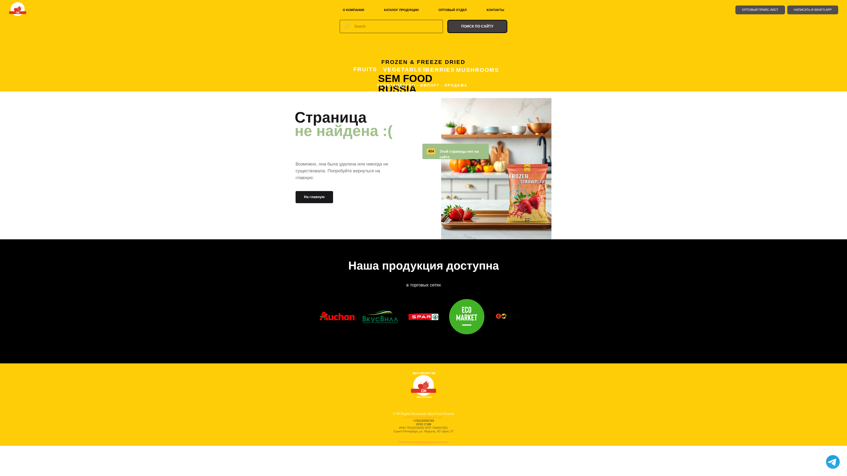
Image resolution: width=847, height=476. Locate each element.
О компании (353, 10)
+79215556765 (423, 420)
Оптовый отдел (452, 10)
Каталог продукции (401, 10)
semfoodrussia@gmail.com (423, 417)
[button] (760, 10)
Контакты (495, 10)
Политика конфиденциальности (424, 442)
